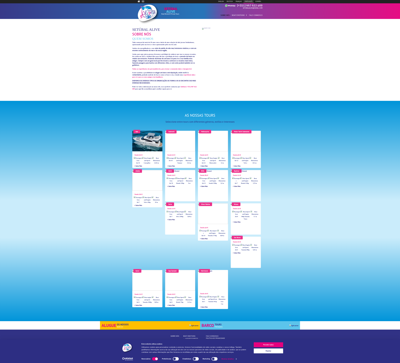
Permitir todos (268, 345)
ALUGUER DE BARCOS (191, 338)
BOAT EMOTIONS (238, 15)
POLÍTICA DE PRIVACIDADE (215, 338)
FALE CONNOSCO (255, 15)
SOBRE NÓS (225, 15)
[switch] (176, 359)
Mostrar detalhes (227, 359)
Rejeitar (268, 351)
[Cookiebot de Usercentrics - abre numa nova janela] (128, 359)
